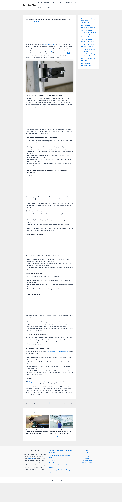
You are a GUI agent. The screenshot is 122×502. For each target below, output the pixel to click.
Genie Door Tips (29, 5)
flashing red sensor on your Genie (37, 382)
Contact (60, 2)
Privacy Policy (78, 2)
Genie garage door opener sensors (57, 351)
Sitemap (46, 2)
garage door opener (49, 44)
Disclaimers (68, 2)
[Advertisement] (49, 34)
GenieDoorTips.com (68, 480)
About (53, 2)
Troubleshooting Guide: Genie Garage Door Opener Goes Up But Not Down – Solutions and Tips (60, 431)
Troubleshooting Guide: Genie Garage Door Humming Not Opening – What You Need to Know (37, 431)
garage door (52, 51)
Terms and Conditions (44, 7)
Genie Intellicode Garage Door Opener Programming (88, 20)
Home (40, 2)
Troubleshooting (29, 436)
